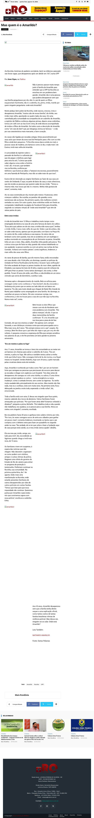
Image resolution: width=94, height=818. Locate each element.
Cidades (4, 29)
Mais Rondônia (7, 34)
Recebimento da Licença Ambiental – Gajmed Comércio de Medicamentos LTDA (12, 737)
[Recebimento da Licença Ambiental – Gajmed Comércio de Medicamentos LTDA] (12, 725)
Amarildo (29, 684)
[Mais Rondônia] (9, 695)
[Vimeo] (84, 1)
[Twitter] (82, 1)
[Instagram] (79, 1)
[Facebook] (76, 1)
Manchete (66, 63)
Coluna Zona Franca (54, 736)
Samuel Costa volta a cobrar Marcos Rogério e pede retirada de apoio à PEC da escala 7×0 (34, 737)
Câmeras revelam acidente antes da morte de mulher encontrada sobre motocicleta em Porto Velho (75, 67)
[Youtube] (87, 1)
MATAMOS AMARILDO (41, 635)
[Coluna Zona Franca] (59, 725)
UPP (42, 684)
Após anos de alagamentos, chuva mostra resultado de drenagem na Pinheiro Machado (76, 104)
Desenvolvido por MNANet (21, 816)
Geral (64, 92)
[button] (86, 18)
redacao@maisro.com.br (50, 801)
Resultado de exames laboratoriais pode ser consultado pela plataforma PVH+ (75, 95)
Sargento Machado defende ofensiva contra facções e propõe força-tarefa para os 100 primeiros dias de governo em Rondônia (75, 85)
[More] (90, 34)
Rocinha (36, 684)
